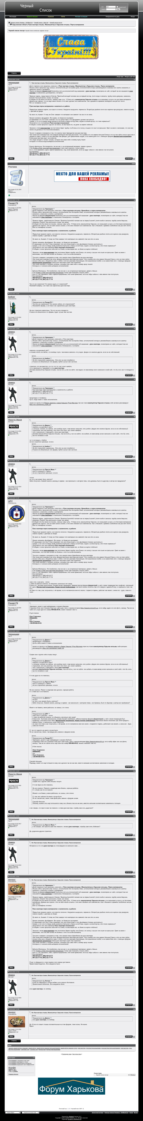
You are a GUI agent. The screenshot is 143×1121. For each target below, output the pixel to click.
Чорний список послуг (56, 22)
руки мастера (81, 1048)
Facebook (51, 16)
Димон (11, 332)
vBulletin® (71, 1116)
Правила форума (32, 16)
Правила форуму (13, 1074)
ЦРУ (10, 501)
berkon (11, 297)
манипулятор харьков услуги (69, 1048)
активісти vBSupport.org (74, 1119)
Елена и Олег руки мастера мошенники (46, 148)
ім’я (103, 6)
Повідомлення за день (113, 16)
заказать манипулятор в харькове (18, 1048)
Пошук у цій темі (130, 76)
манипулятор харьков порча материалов (48, 1048)
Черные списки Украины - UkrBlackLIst (22, 22)
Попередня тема (66, 1054)
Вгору (136, 1112)
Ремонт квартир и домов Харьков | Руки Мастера (61, 403)
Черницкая (13, 82)
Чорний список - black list (41, 22)
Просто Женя (15, 420)
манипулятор (32, 1048)
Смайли (10, 1068)
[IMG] (10, 1070)
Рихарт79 (13, 203)
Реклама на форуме (81, 16)
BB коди (10, 1067)
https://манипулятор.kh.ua (89, 608)
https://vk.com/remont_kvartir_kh (40, 404)
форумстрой (42, 1049)
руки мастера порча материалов (110, 1048)
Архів (131, 1112)
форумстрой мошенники (53, 1049)
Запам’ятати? (122, 7)
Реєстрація (12, 16)
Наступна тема (76, 1054)
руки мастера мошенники (93, 1048)
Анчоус (12, 879)
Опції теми (120, 76)
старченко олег (25, 1049)
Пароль (104, 9)
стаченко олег (34, 1049)
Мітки (9, 1045)
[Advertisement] (71, 67)
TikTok (63, 16)
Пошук (133, 16)
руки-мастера (124, 1048)
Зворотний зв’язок (97, 1112)
